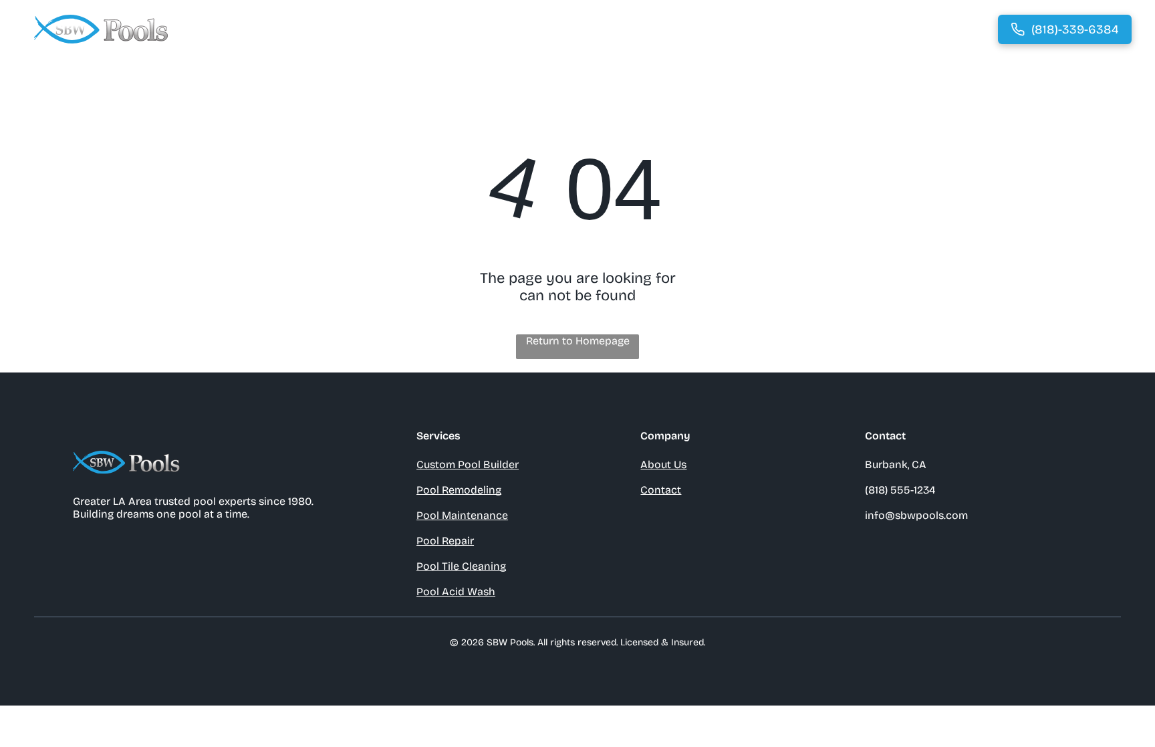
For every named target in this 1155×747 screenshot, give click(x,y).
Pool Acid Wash (455, 591)
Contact (660, 490)
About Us (663, 464)
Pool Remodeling (458, 490)
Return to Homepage (578, 340)
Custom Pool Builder (467, 464)
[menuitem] (527, 29)
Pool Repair (445, 540)
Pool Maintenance (462, 515)
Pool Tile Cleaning (461, 566)
